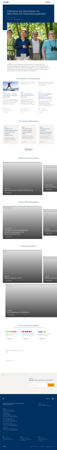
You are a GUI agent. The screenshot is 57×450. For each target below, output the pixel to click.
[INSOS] (17, 19)
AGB (53, 446)
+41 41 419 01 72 (6, 429)
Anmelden (51, 385)
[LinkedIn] (53, 398)
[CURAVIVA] (10, 19)
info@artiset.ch (12, 411)
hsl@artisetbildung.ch (14, 416)
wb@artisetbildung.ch (14, 429)
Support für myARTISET (34, 446)
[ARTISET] (23, 2)
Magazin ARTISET (41, 404)
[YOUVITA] (23, 19)
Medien (39, 403)
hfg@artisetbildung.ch (14, 425)
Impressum (42, 446)
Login (49, 2)
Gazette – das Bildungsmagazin (44, 405)
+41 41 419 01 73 (6, 425)
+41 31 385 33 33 (6, 411)
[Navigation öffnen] (53, 2)
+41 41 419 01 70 (6, 416)
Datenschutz (48, 446)
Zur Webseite (9, 338)
